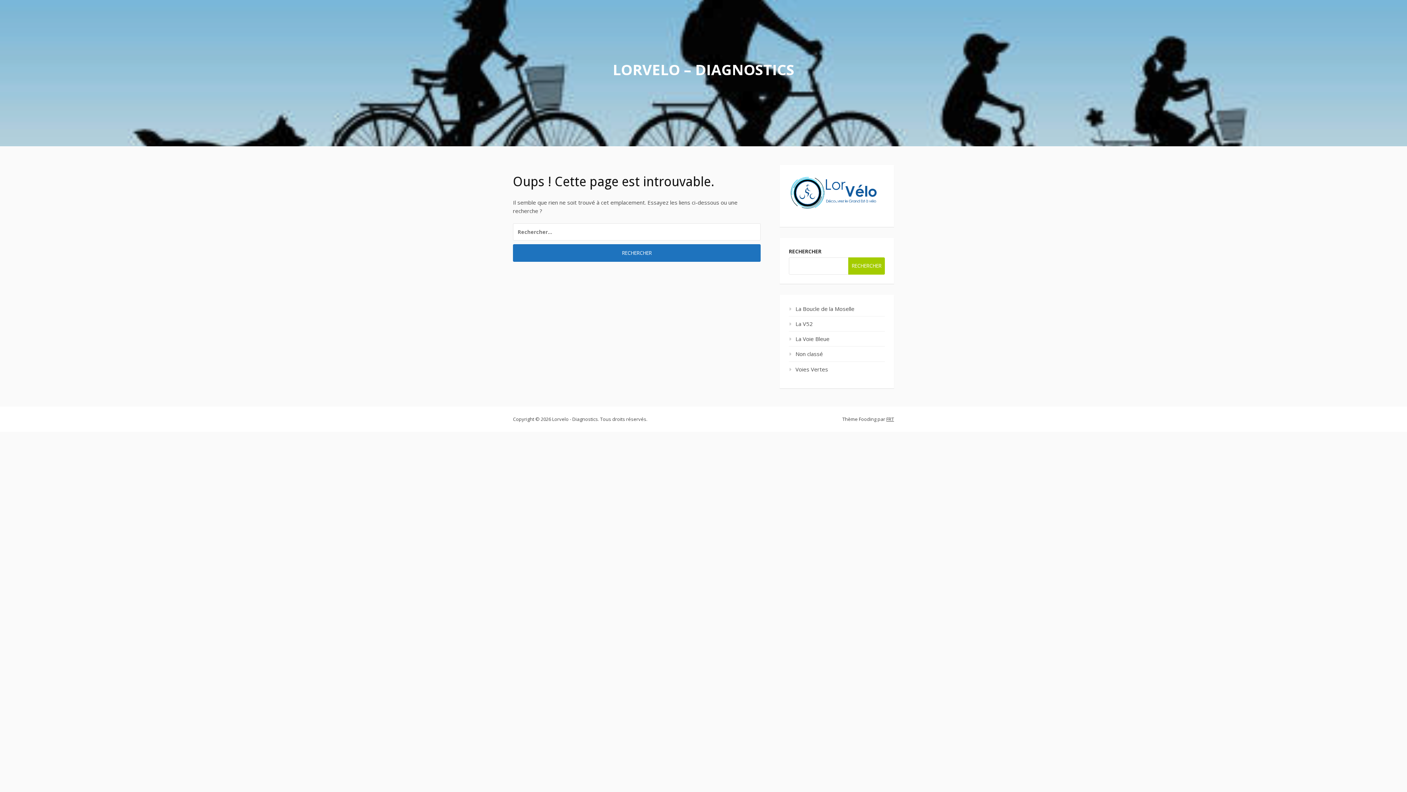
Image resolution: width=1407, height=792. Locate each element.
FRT (890, 419)
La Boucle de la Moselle (824, 308)
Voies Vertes (811, 369)
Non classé (809, 354)
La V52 (804, 323)
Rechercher (805, 251)
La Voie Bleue (812, 338)
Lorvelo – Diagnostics (703, 69)
